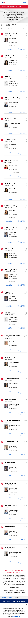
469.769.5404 (14, 345)
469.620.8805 (14, 556)
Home (4, 601)
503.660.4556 (14, 300)
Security (13, 601)
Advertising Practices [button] (21, 601)
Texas (15, 597)
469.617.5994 (14, 42)
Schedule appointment (22, 48)
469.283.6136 (14, 492)
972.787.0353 (14, 85)
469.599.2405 (14, 450)
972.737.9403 (14, 169)
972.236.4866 (14, 387)
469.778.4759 (14, 257)
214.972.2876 (14, 64)
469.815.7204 (14, 192)
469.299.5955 (14, 408)
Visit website (10, 48)
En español (24, 2)
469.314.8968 (14, 535)
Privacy (8, 601)
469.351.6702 (14, 429)
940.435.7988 (14, 321)
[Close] (26, 604)
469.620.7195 (14, 366)
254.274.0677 (14, 471)
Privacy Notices (16, 616)
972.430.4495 (14, 278)
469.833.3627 (14, 106)
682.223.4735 (14, 236)
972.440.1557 (14, 214)
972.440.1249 (14, 127)
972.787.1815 (14, 148)
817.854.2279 (14, 514)
